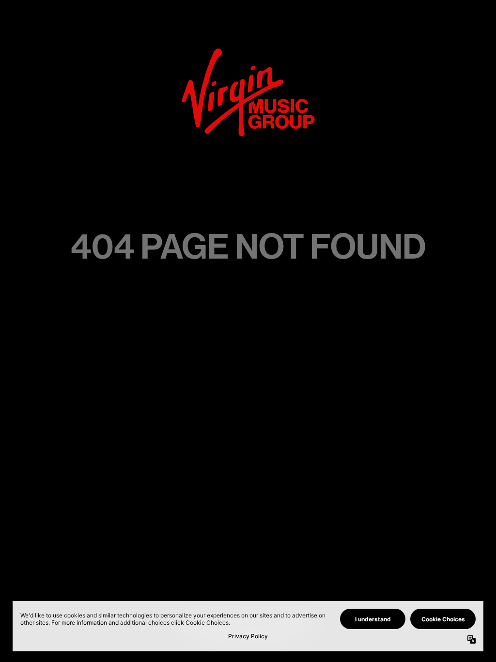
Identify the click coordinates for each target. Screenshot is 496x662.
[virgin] (248, 51)
